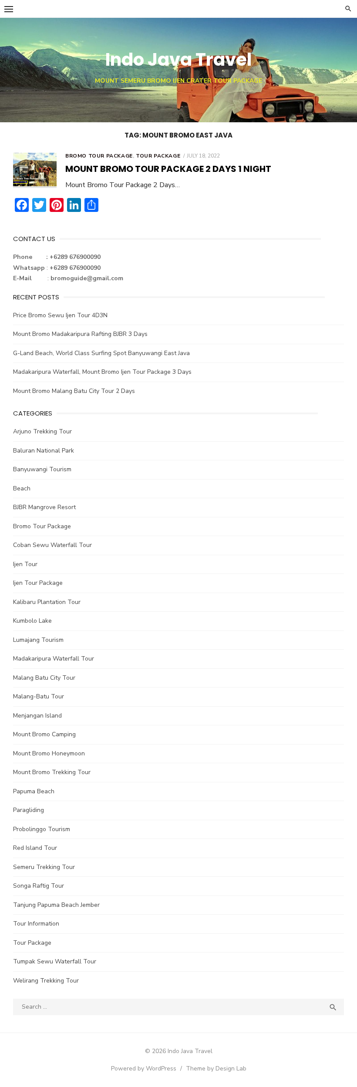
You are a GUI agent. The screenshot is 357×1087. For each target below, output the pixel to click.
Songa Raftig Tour (38, 886)
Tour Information (36, 923)
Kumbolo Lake (32, 621)
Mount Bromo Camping (44, 734)
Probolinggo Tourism (41, 829)
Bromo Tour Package (99, 155)
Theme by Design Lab (216, 1068)
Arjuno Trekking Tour (42, 431)
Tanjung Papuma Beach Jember (56, 905)
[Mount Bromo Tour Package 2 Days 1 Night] (35, 170)
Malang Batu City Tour (44, 678)
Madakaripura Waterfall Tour (53, 658)
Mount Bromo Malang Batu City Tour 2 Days (74, 391)
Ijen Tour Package (38, 583)
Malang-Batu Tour (38, 696)
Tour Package (158, 155)
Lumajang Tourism (38, 640)
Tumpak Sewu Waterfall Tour (54, 961)
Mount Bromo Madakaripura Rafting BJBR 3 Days (80, 334)
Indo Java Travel (178, 59)
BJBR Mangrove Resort (44, 507)
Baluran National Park (43, 450)
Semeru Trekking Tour (44, 867)
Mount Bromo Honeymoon (49, 753)
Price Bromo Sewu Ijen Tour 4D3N (60, 315)
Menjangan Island (37, 715)
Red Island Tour (35, 848)
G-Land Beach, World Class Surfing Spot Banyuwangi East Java (101, 353)
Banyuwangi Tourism (42, 469)
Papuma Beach (33, 791)
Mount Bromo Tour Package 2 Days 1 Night (168, 169)
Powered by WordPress (143, 1068)
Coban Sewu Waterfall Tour (52, 545)
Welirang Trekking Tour (46, 980)
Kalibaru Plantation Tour (47, 602)
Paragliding (28, 810)
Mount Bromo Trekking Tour (52, 772)
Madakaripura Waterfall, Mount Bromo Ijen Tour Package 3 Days (102, 372)
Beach (21, 488)
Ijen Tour (25, 564)
